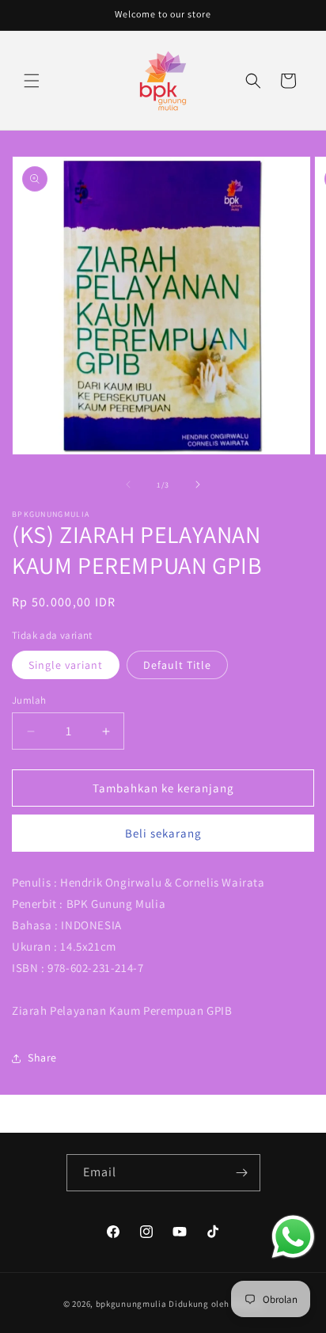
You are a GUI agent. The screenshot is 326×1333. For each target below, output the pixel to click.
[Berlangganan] (242, 1172)
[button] (31, 80)
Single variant (65, 665)
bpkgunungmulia (131, 1303)
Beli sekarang (163, 833)
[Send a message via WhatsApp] (293, 1237)
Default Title (177, 665)
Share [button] (42, 1057)
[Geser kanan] (197, 484)
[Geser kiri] (128, 484)
